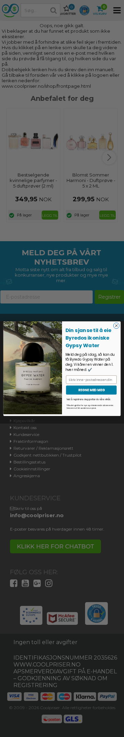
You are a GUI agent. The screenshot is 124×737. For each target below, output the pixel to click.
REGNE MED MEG (91, 389)
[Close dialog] (116, 325)
